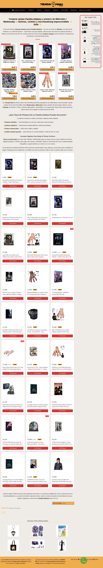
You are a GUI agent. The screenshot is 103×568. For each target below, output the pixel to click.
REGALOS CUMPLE (85, 10)
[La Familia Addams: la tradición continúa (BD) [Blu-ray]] (66, 51)
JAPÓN (39, 10)
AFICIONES (64, 10)
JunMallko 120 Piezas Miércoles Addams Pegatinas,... (9, 91)
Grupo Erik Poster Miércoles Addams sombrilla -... (47, 61)
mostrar (64, 503)
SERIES (55, 10)
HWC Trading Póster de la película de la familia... (28, 61)
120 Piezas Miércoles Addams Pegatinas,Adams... (28, 90)
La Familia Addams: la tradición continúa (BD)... (66, 61)
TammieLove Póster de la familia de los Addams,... (9, 61)
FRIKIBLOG (73, 10)
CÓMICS (30, 10)
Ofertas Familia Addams (9, 69)
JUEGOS (47, 10)
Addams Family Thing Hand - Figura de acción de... (47, 90)
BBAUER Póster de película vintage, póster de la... (66, 90)
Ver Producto (13, 186)
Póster (3, 512)
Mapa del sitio (74, 559)
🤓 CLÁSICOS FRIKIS (18, 10)
